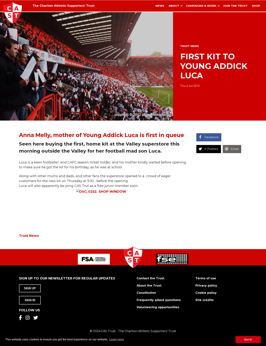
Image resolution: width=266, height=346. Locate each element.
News (159, 5)
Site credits (204, 300)
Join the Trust (235, 5)
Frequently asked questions (159, 300)
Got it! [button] (248, 339)
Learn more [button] (116, 339)
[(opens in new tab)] (94, 259)
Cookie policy (206, 292)
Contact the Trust (150, 278)
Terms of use (205, 278)
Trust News (189, 46)
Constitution (146, 292)
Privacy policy (206, 285)
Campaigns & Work (201, 5)
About (174, 5)
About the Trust (149, 285)
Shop (256, 5)
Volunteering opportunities (158, 307)
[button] (181, 6)
